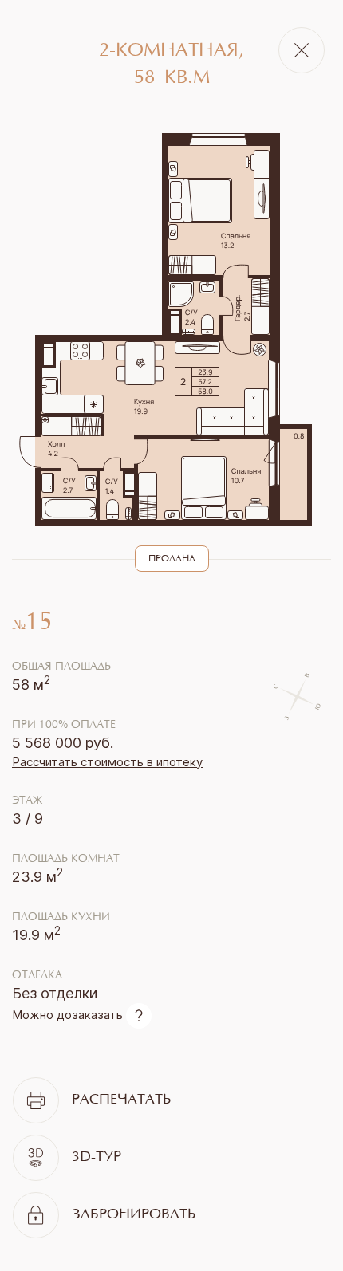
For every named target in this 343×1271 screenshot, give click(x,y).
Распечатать (121, 1100)
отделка (37, 976)
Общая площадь (61, 667)
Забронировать (133, 1215)
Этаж (27, 801)
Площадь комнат (66, 859)
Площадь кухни (61, 917)
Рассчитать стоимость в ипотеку (107, 761)
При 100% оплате (64, 725)
